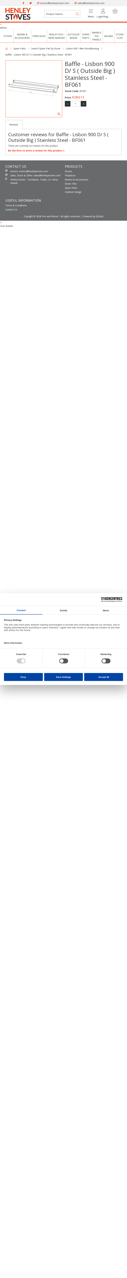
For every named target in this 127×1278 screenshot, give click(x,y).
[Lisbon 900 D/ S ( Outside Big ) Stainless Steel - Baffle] (33, 88)
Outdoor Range (73, 36)
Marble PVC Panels (96, 36)
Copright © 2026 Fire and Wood (41, 216)
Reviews (13, 124)
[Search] (77, 14)
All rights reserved (70, 216)
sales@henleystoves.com (91, 3)
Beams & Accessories (22, 36)
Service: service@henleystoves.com (29, 171)
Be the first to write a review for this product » (36, 150)
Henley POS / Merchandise (56, 36)
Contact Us (11, 209)
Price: (68, 97)
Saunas (108, 36)
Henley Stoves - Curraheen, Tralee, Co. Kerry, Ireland (34, 181)
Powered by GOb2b (93, 216)
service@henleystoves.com (54, 3)
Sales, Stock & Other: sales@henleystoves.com (35, 175)
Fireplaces (39, 36)
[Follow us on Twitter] (30, 3)
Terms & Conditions (16, 205)
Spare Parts (85, 36)
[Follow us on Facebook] (23, 3)
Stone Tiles (120, 36)
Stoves (7, 36)
